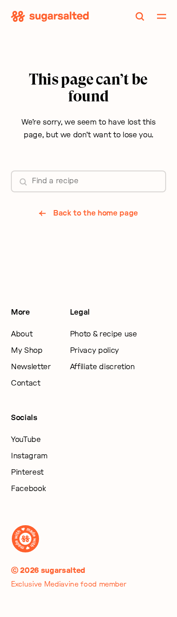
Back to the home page (95, 213)
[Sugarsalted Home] (50, 16)
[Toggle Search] (140, 16)
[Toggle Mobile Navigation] (161, 16)
